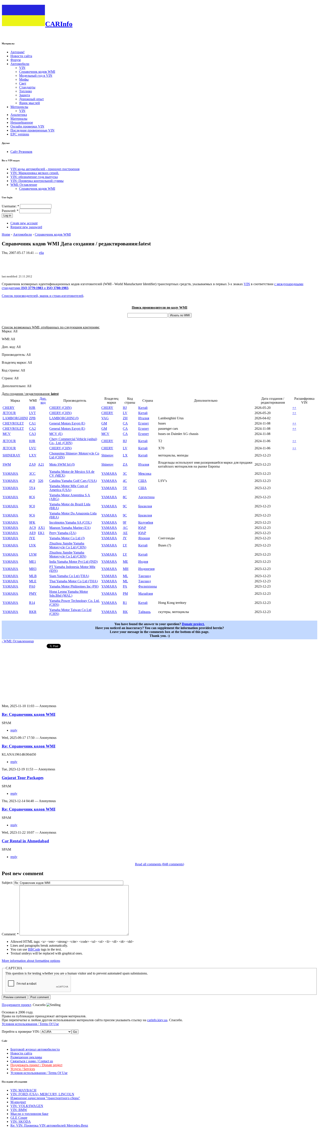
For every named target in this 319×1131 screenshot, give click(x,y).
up (32, 641)
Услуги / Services (22, 1069)
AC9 (32, 528)
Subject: (8, 882)
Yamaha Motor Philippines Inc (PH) (74, 586)
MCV (7, 434)
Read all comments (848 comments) (159, 864)
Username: (10, 206)
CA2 (32, 428)
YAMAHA (10, 473)
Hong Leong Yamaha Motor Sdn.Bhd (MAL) (68, 593)
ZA (125, 464)
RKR (32, 612)
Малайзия (145, 593)
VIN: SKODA (20, 1121)
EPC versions (19, 134)
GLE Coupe (18, 1117)
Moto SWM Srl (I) (62, 464)
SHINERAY (11, 455)
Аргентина (146, 497)
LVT (32, 413)
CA (125, 423)
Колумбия (145, 522)
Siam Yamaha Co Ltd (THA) (69, 576)
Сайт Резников (21, 151)
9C (125, 506)
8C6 (32, 497)
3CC (32, 473)
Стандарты (27, 87)
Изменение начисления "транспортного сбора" (45, 1098)
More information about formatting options (31, 961)
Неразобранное (21, 122)
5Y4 (32, 488)
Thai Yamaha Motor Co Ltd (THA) (73, 581)
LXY (32, 455)
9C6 (32, 515)
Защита (24, 95)
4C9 (32, 481)
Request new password (26, 227)
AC (125, 528)
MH (125, 569)
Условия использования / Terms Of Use (30, 1024)
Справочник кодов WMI (37, 71)
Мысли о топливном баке (29, 1114)
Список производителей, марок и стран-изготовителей (42, 296)
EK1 (41, 533)
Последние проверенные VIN (32, 130)
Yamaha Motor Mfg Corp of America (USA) (68, 488)
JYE (32, 538)
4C (125, 481)
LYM (32, 554)
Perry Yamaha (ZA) (62, 533)
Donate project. (193, 624)
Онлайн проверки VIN (27, 126)
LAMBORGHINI (15, 418)
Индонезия (146, 569)
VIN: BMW (18, 1110)
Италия (143, 418)
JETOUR (9, 413)
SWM (7, 464)
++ (294, 408)
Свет (22, 83)
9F (125, 522)
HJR (32, 408)
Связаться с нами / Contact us (31, 1061)
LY (125, 545)
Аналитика (18, 115)
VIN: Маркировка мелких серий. (34, 173)
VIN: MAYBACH (23, 1090)
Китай (143, 408)
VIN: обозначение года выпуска (34, 177)
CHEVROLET (13, 423)
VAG (105, 418)
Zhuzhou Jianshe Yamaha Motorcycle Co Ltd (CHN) (67, 545)
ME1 (32, 561)
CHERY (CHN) (60, 408)
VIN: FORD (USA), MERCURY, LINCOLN (42, 1094)
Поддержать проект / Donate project (36, 1065)
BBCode (34, 949)
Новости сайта (21, 56)
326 (40, 481)
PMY (33, 593)
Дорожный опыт (31, 99)
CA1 (32, 423)
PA (125, 586)
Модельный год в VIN (35, 75)
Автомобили (19, 64)
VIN (22, 68)
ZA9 (32, 464)
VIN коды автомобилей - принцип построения (44, 169)
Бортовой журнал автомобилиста (35, 1049)
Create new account (24, 223)
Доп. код (42, 400)
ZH (125, 418)
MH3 (32, 569)
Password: (10, 211)
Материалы (18, 118)
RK (125, 612)
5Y (125, 488)
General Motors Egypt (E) (67, 423)
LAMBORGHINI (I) (64, 418)
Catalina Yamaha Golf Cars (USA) (73, 481)
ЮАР (142, 528)
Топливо (25, 91)
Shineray (107, 455)
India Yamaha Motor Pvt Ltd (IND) (73, 561)
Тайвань (144, 612)
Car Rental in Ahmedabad (25, 841)
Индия (143, 561)
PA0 (32, 586)
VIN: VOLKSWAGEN (26, 1106)
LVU (32, 448)
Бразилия (145, 506)
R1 (125, 603)
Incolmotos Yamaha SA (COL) (70, 522)
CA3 (32, 434)
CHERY (9, 408)
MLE (32, 581)
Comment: (10, 934)
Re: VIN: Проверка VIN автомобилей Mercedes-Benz (49, 1125)
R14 (32, 603)
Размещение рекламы (26, 1057)
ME (125, 561)
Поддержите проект (16, 1005)
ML (125, 576)
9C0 (32, 506)
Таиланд (144, 576)
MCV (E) (55, 434)
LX (125, 455)
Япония (144, 538)
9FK (32, 522)
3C (125, 473)
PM (125, 593)
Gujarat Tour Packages (22, 777)
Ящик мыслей (29, 103)
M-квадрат (18, 1102)
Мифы (24, 79)
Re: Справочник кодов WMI (28, 714)
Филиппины (147, 586)
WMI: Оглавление (23, 185)
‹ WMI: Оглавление (16, 641)
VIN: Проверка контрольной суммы (37, 181)
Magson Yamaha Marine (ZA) (69, 528)
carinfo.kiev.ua (157, 1020)
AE (125, 533)
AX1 (41, 528)
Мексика (144, 473)
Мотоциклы (19, 107)
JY (125, 538)
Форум (15, 60)
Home (6, 234)
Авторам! (17, 52)
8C (125, 497)
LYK (32, 545)
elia (41, 253)
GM (104, 423)
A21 (41, 464)
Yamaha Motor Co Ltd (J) (67, 538)
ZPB (32, 418)
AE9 (32, 533)
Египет (143, 423)
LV (125, 413)
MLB (33, 576)
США (142, 481)
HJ (125, 408)
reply (13, 730)
